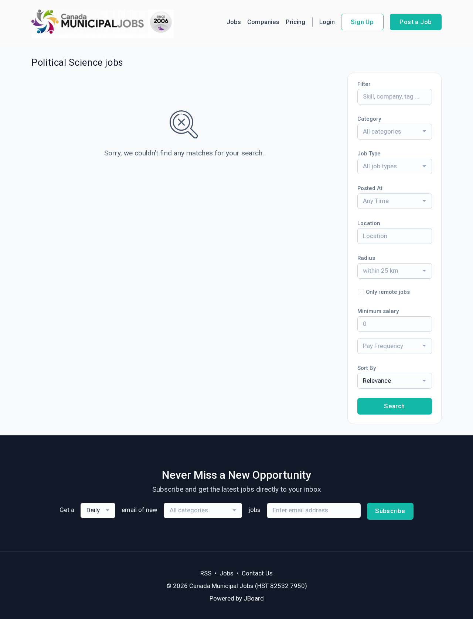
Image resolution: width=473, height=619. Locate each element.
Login (327, 21)
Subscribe (390, 511)
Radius (366, 258)
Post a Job (415, 21)
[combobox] (394, 131)
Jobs (234, 21)
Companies (263, 21)
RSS (205, 573)
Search (394, 406)
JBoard (254, 598)
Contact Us (257, 573)
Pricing (295, 21)
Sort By (366, 368)
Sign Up (362, 21)
